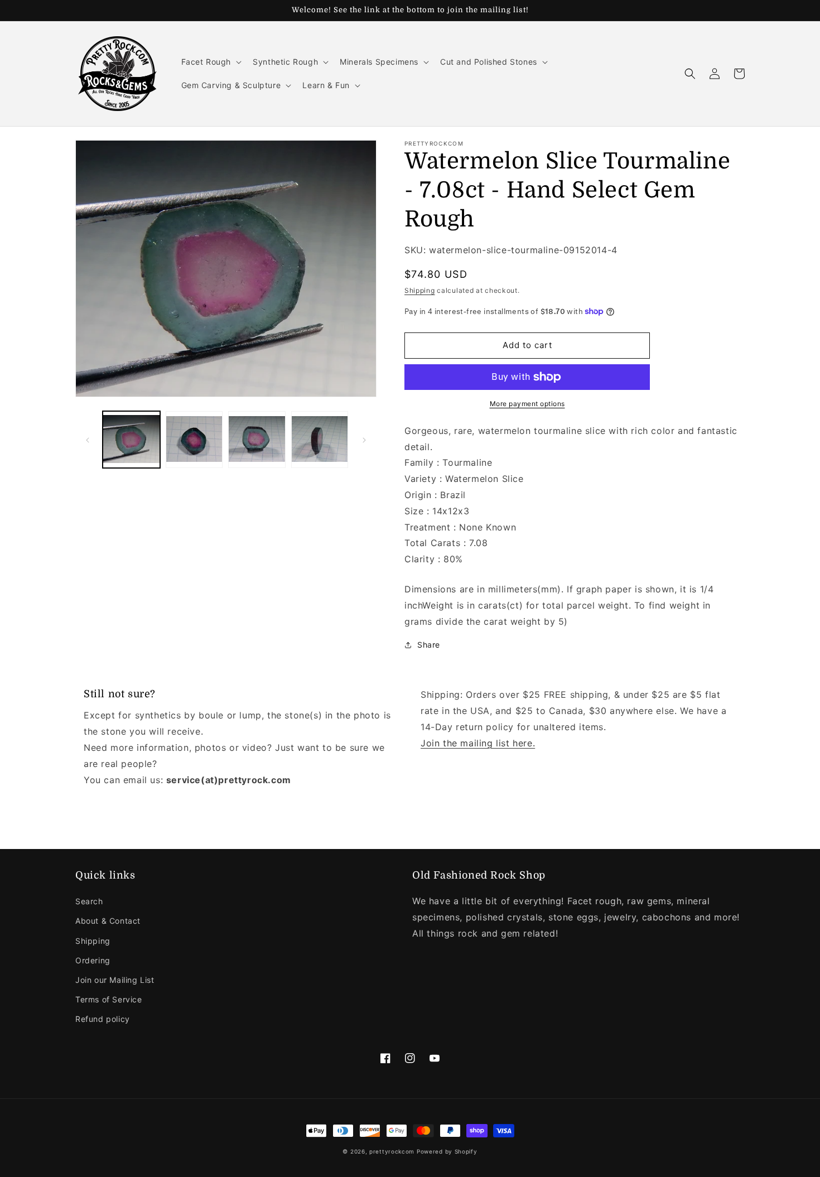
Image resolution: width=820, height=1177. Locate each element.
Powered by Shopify (447, 1151)
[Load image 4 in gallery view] (320, 440)
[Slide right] (364, 440)
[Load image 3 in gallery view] (257, 440)
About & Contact (108, 920)
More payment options (527, 403)
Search (89, 901)
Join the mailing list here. (478, 743)
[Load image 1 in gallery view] (131, 440)
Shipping (419, 290)
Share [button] (428, 644)
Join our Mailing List (115, 980)
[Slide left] (87, 440)
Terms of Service (108, 999)
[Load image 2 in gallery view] (194, 440)
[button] (211, 62)
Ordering (92, 960)
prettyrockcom (391, 1151)
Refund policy (102, 1019)
